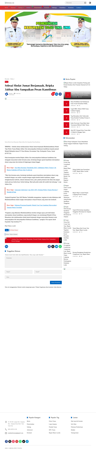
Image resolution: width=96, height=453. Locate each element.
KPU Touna (52, 430)
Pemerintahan (30, 424)
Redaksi (11, 93)
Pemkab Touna (53, 427)
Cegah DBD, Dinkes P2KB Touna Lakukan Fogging (80, 109)
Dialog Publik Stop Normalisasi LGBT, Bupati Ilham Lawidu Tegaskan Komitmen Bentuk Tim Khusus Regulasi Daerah (81, 170)
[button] (85, 2)
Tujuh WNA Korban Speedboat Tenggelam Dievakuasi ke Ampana (82, 211)
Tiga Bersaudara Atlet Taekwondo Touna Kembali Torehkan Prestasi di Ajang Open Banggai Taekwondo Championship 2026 (80, 117)
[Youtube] (16, 441)
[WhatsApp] (60, 246)
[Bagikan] (60, 94)
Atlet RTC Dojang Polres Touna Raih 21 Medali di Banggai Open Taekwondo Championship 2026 (80, 131)
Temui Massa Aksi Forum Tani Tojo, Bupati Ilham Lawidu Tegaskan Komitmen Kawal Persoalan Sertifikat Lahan (81, 229)
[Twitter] (52, 246)
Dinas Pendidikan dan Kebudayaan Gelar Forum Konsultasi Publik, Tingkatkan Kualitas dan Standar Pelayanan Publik (80, 103)
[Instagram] (13, 441)
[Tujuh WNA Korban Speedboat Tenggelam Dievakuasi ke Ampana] (67, 212)
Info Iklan (73, 424)
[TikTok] (23, 441)
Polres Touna (14, 230)
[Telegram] (56, 246)
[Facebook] (49, 246)
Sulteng (29, 427)
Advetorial (30, 430)
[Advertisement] (48, 62)
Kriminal (29, 433)
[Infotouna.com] (9, 2)
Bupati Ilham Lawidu (54, 433)
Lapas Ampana (53, 424)
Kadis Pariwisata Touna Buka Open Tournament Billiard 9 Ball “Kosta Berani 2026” (80, 124)
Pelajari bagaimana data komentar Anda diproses (48, 287)
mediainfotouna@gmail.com (15, 433)
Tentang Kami (74, 433)
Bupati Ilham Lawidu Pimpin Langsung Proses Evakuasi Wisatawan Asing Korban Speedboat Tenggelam (80, 194)
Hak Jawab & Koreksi (77, 421)
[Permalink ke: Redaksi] (7, 94)
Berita (6, 81)
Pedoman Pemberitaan (77, 427)
